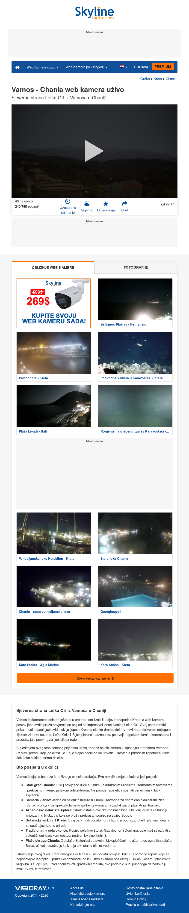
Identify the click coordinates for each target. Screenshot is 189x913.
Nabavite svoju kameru (87, 893)
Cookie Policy (136, 898)
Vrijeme (86, 210)
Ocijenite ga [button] (106, 210)
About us (77, 887)
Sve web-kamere (94, 678)
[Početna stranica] (17, 67)
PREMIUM (162, 66)
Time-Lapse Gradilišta (86, 898)
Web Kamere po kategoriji (85, 66)
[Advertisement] (94, 45)
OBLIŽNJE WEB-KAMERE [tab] (53, 267)
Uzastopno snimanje (68, 210)
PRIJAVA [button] (141, 66)
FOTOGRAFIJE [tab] (136, 267)
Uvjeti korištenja (138, 893)
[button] (123, 67)
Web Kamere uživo (41, 67)
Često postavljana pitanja (144, 887)
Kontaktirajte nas (82, 904)
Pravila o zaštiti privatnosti (145, 904)
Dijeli (124, 210)
